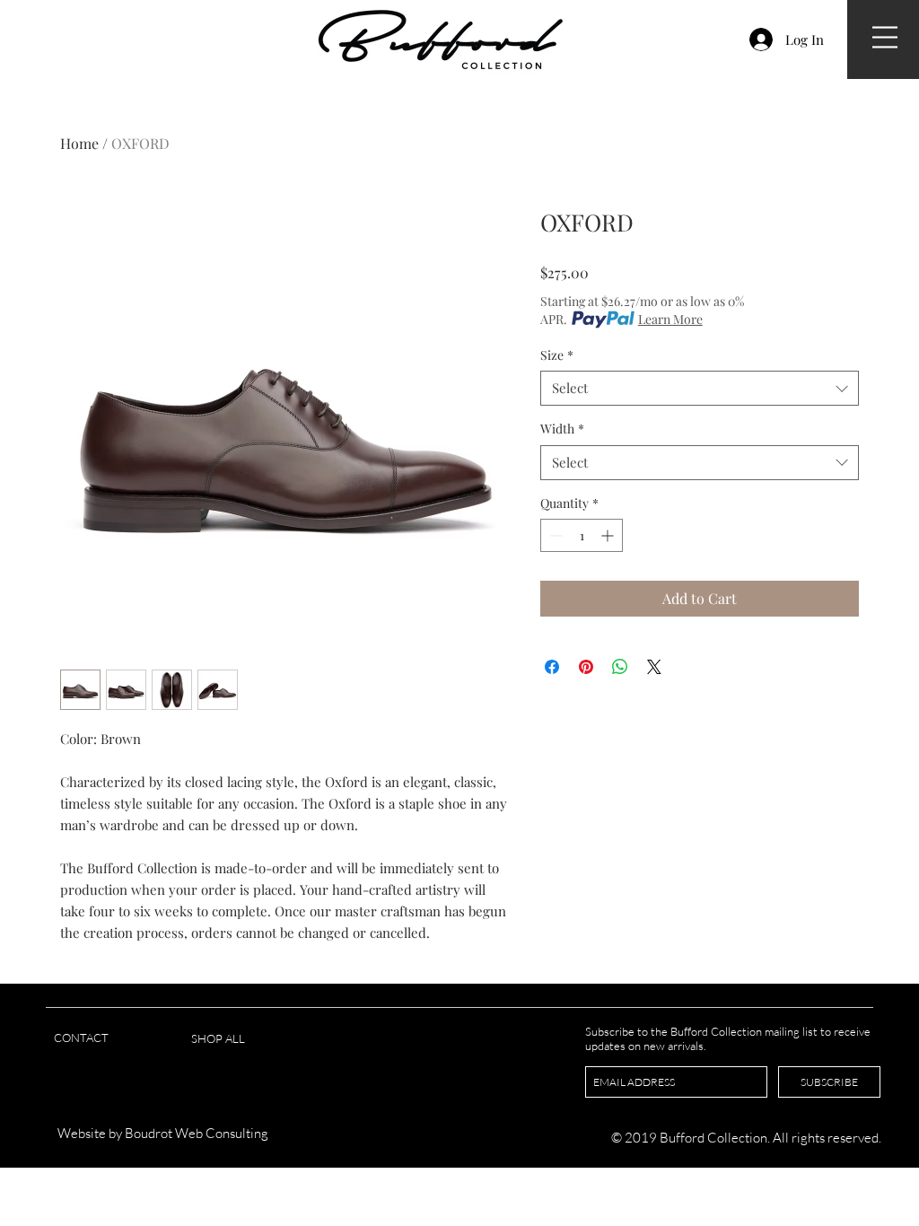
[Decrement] (554, 535)
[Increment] (609, 535)
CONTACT (81, 1037)
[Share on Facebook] (552, 667)
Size (556, 354)
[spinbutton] (581, 535)
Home (79, 143)
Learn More (670, 319)
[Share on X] (654, 667)
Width (562, 428)
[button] (884, 37)
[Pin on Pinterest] (586, 667)
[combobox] (699, 388)
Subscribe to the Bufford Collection (675, 1031)
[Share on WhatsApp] (620, 667)
